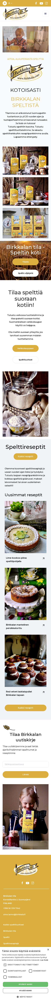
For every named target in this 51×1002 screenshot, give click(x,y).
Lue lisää (44, 960)
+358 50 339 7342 (11, 908)
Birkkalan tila (9, 931)
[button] (10, 3)
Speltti (6, 937)
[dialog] (25, 974)
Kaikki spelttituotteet (13, 925)
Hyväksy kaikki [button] (25, 984)
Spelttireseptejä (11, 943)
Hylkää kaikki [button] (25, 990)
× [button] (48, 950)
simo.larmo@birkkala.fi (14, 914)
